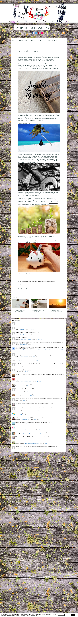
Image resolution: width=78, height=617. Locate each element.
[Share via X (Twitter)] (21, 288)
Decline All (67, 615)
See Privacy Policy (34, 615)
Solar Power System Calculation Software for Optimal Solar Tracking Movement (56, 311)
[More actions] (59, 48)
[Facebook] (33, 33)
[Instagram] (42, 33)
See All (64, 296)
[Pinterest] (39, 33)
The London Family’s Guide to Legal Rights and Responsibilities (20, 311)
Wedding (33, 40)
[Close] (76, 615)
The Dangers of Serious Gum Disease (38, 311)
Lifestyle (27, 40)
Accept (73, 615)
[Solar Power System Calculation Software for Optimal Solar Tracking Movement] (57, 303)
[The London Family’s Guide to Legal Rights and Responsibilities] (20, 303)
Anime (48, 40)
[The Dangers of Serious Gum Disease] (39, 303)
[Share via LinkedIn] (24, 288)
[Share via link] (26, 288)
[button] (64, 40)
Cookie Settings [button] (61, 615)
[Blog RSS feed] (63, 33)
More (53, 40)
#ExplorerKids (41, 40)
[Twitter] (36, 33)
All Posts (14, 40)
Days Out (21, 40)
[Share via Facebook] (18, 288)
